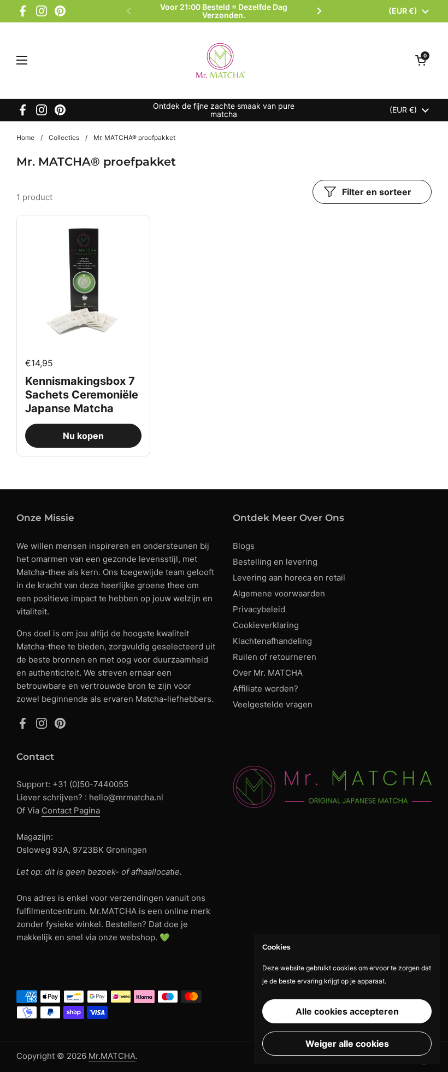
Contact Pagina (71, 810)
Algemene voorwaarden (279, 593)
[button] (421, 60)
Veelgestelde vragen (273, 704)
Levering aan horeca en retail (289, 577)
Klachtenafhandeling (272, 641)
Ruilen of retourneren (274, 657)
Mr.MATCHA (112, 1056)
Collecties (64, 137)
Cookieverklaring (266, 625)
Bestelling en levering (275, 561)
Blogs (244, 546)
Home (25, 137)
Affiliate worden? (265, 688)
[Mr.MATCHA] (221, 60)
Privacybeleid (259, 609)
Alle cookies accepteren (347, 1011)
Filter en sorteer (376, 191)
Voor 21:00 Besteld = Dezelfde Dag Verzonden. (223, 11)
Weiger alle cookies (347, 1043)
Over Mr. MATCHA (268, 672)
